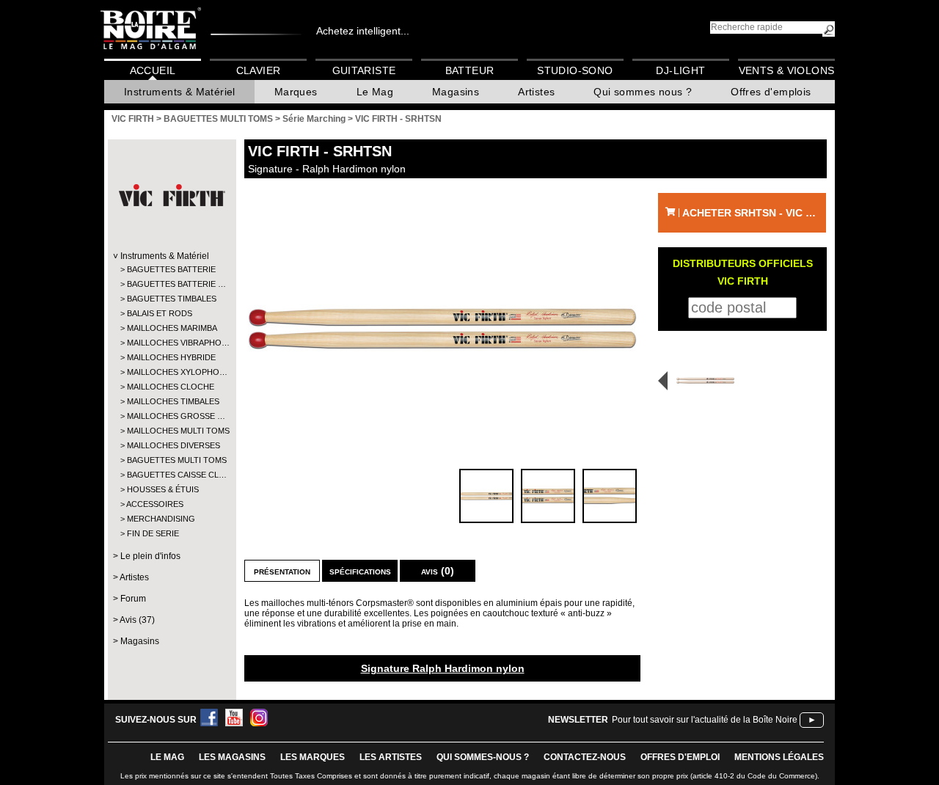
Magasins (455, 92)
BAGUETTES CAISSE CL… (171, 474)
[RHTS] (700, 380)
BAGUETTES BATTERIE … (171, 284)
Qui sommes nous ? (642, 92)
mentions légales (779, 757)
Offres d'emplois (771, 92)
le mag (167, 757)
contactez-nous (585, 757)
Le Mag (375, 92)
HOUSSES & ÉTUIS (163, 489)
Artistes (536, 92)
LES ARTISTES (390, 757)
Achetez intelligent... (362, 31)
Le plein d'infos (150, 556)
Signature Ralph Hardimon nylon (443, 668)
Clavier (258, 70)
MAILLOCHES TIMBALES (171, 401)
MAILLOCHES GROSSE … (171, 416)
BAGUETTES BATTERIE (171, 269)
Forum (133, 599)
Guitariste (364, 70)
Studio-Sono (575, 70)
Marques (296, 92)
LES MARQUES (312, 757)
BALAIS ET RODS (159, 313)
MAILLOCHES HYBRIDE (171, 357)
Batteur (469, 70)
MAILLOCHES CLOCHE (170, 386)
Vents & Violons (787, 70)
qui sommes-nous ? (482, 757)
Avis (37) (137, 620)
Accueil (153, 70)
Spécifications (360, 571)
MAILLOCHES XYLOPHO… (171, 372)
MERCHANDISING (161, 518)
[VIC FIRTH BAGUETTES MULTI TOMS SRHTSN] (442, 329)
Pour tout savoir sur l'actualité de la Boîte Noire (704, 720)
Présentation (282, 571)
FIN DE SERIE (153, 533)
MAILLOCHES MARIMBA (171, 328)
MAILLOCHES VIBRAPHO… (171, 342)
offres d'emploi (680, 757)
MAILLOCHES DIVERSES (171, 445)
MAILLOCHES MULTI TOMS (171, 430)
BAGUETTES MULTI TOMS (171, 460)
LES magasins (232, 757)
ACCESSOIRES (154, 504)
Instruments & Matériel (179, 92)
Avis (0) (437, 571)
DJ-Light (680, 70)
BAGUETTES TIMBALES (171, 298)
